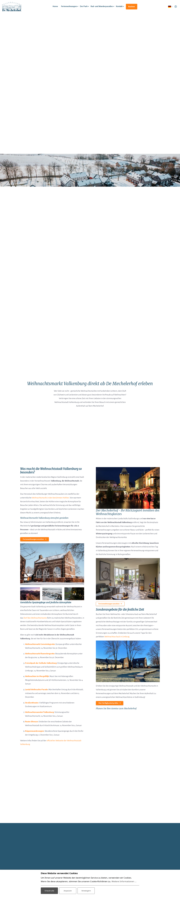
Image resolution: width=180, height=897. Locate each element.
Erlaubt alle (49, 891)
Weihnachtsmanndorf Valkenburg (39, 712)
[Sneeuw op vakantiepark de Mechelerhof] (52, 593)
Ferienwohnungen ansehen (109, 604)
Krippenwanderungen (34, 731)
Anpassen (68, 891)
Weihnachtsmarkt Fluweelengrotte (39, 654)
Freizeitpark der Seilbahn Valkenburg (41, 663)
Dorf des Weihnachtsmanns (35, 618)
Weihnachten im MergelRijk (37, 676)
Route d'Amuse (31, 722)
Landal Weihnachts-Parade (36, 689)
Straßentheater (31, 703)
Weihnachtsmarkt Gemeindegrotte (40, 644)
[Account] (175, 6)
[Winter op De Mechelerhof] (52, 564)
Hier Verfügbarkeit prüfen (108, 703)
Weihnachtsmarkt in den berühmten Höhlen (50, 498)
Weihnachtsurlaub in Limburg (116, 637)
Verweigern (86, 891)
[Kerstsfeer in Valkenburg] (30, 593)
